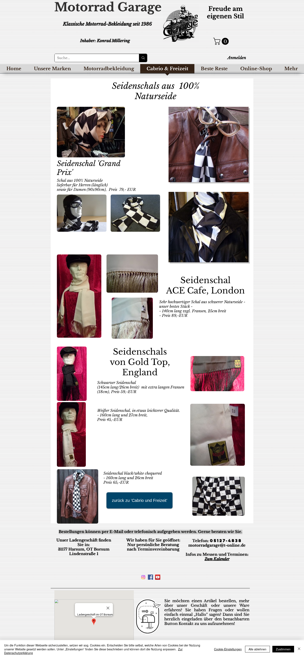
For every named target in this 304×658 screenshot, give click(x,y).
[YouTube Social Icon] (157, 577)
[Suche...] (143, 58)
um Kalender (218, 559)
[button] (221, 41)
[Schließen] (299, 649)
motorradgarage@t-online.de (217, 545)
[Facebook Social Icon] (150, 577)
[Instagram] (143, 577)
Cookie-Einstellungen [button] (228, 649)
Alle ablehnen (257, 649)
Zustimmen (283, 649)
